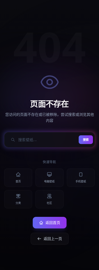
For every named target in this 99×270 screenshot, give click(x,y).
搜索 (86, 140)
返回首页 (52, 222)
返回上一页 (53, 238)
